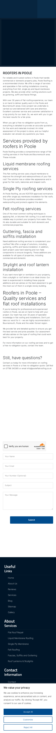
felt (19, 89)
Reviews (11, 589)
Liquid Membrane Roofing (20, 638)
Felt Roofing (13, 649)
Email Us (28, 51)
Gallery (11, 612)
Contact (11, 682)
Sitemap (11, 606)
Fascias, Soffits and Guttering (22, 655)
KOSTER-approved (34, 194)
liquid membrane (42, 89)
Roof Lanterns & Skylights (20, 661)
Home (11, 37)
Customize (28, 719)
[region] (28, 708)
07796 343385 (12, 368)
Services (11, 595)
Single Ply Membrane (18, 644)
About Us (12, 583)
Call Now (28, 45)
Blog (22, 37)
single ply (26, 89)
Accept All (28, 712)
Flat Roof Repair (15, 632)
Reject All (28, 727)
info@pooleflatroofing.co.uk (39, 368)
